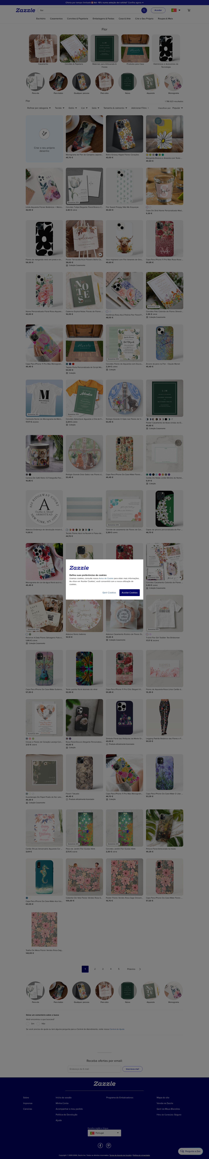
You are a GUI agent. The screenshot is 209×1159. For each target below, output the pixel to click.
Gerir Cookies (109, 592)
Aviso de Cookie (106, 578)
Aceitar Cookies (129, 592)
